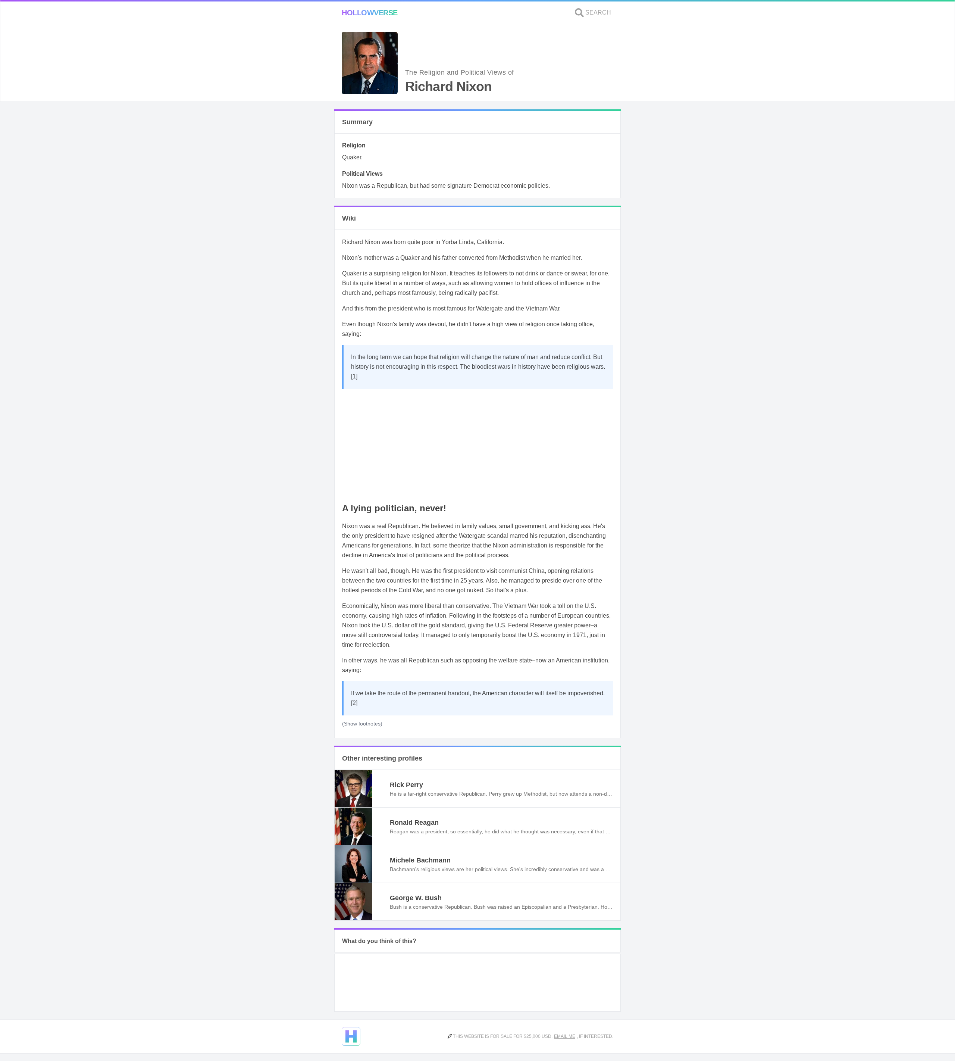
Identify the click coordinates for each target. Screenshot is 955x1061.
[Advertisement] (477, 445)
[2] (354, 703)
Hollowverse (370, 13)
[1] (354, 376)
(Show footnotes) (362, 724)
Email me (564, 1036)
